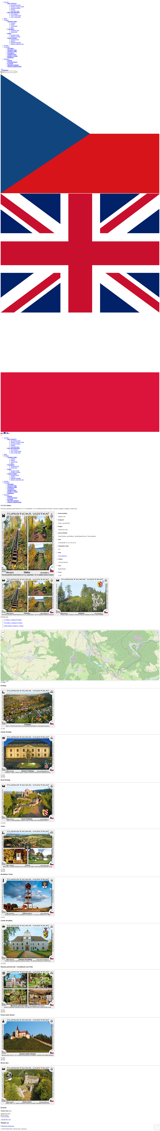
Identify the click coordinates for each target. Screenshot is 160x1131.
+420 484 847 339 (5, 1119)
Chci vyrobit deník (15, 17)
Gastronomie (14, 26)
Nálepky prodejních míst (17, 44)
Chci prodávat (14, 14)
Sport (12, 27)
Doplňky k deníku (15, 36)
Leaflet (148, 679)
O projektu (7, 47)
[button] (3, 632)
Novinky (6, 45)
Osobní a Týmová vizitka (17, 6)
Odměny (13, 9)
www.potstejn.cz (62, 556)
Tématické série (15, 30)
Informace (6, 59)
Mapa (5, 18)
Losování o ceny (15, 11)
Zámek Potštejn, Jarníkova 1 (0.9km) (13, 626)
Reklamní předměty (16, 42)
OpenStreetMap (155, 679)
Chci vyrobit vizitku (16, 15)
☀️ (1, 73)
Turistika (13, 23)
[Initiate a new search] (157, 632)
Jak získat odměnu (15, 8)
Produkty (6, 20)
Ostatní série (14, 32)
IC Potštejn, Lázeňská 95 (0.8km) (13, 620)
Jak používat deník (15, 5)
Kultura (13, 24)
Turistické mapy (15, 39)
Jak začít (6, 2)
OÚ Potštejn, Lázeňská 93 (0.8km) (13, 623)
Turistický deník (15, 35)
